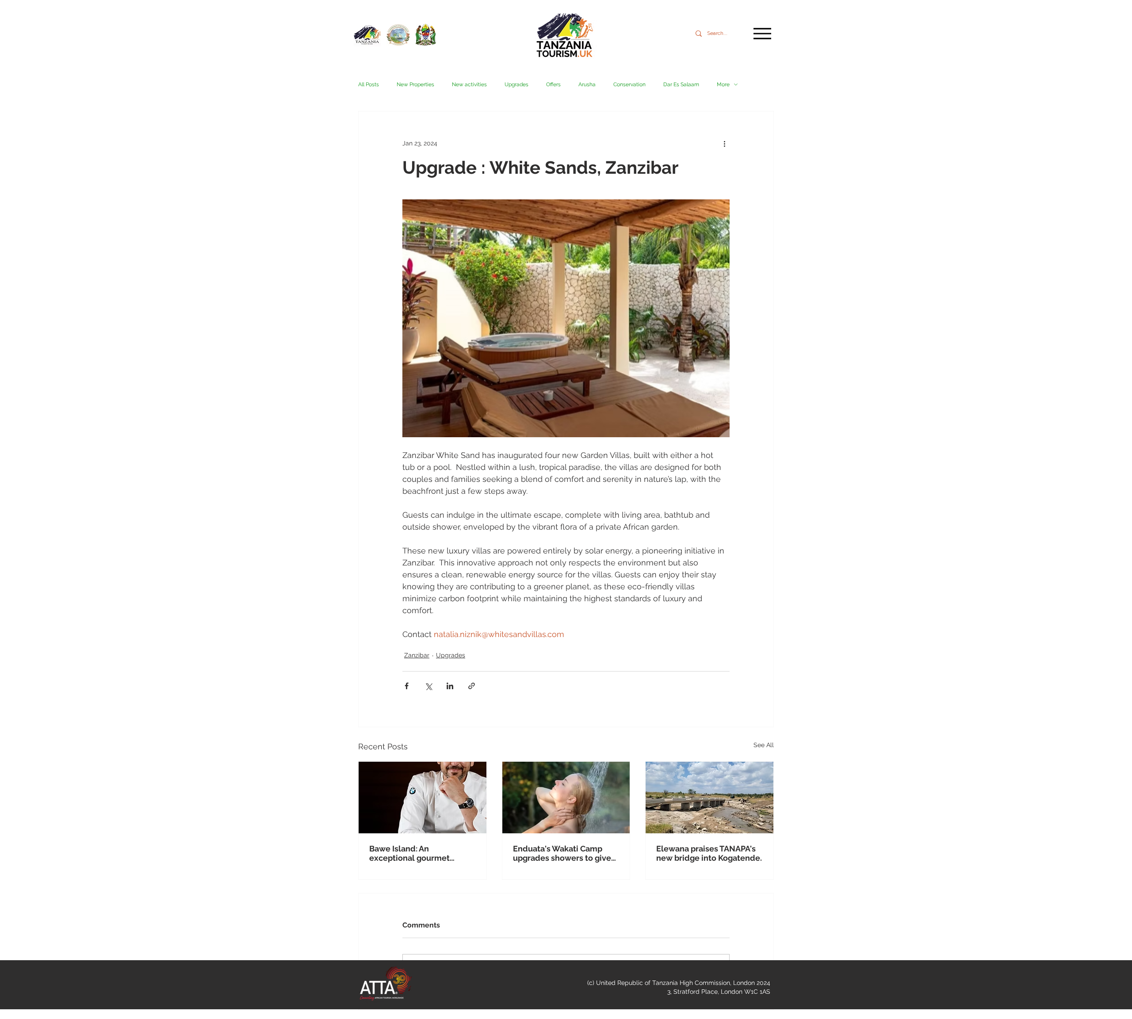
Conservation (629, 84)
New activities (469, 84)
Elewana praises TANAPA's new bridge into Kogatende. (709, 853)
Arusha (587, 84)
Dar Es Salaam (681, 84)
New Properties (415, 84)
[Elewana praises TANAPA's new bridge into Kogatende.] (709, 797)
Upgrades (516, 84)
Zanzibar (416, 655)
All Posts (368, 84)
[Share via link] (471, 686)
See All (763, 744)
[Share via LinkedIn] (450, 686)
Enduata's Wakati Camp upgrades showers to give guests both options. (562, 853)
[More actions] (724, 143)
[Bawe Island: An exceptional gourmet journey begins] (422, 797)
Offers (553, 84)
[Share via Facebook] (406, 686)
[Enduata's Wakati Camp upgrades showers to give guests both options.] (566, 797)
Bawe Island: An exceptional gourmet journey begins (409, 853)
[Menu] (762, 33)
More (723, 84)
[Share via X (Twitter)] (428, 686)
